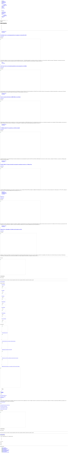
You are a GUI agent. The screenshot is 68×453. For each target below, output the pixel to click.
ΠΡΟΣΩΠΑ (3, 32)
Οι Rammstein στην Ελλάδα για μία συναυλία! (7, 349)
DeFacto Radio (6, 448)
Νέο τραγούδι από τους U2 (5, 332)
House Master (3, 307)
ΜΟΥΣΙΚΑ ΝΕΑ (4, 31)
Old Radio (5, 449)
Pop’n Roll (3, 290)
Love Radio (5, 451)
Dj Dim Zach (5, 5)
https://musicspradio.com (3, 395)
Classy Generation (4, 318)
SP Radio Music (3, 301)
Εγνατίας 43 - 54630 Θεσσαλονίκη (2, 397)
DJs (2, 3)
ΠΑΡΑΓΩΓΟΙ (3, 1)
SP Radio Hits (3, 284)
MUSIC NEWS (4, 2)
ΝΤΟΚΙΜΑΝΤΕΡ (4, 193)
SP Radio (5, 447)
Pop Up (3, 7)
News (2, 62)
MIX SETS (3, 16)
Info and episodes (2, 281)
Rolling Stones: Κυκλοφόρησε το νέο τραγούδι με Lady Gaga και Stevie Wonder (11, 366)
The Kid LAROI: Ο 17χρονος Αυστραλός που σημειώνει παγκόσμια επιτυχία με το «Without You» (16, 164)
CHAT (3, 6)
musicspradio (2, 36)
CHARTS (3, 13)
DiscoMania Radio (6, 450)
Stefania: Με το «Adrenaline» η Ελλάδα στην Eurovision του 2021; (11, 229)
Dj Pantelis (4, 4)
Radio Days (2, 196)
